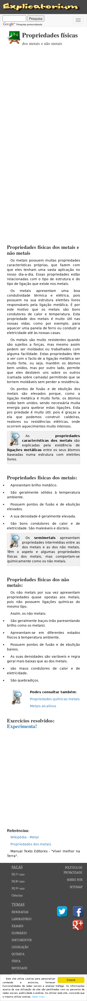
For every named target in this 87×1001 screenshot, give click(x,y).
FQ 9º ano (18, 888)
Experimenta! (22, 726)
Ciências (17, 895)
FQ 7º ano (18, 874)
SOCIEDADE (19, 968)
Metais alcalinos (43, 706)
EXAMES (17, 926)
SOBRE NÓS (74, 880)
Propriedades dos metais (30, 844)
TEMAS (18, 904)
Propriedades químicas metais (55, 699)
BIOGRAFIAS (20, 912)
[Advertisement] (43, 99)
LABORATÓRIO (21, 919)
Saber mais (38, 996)
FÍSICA (16, 961)
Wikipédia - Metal (24, 837)
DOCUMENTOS (22, 940)
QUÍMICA (18, 954)
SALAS (17, 867)
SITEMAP (76, 887)
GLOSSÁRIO (19, 933)
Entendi (71, 980)
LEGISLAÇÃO (20, 947)
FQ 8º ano (18, 881)
